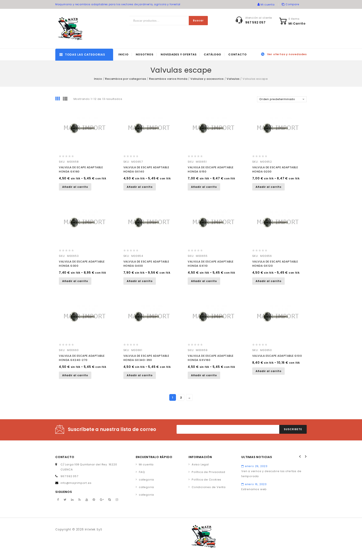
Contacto (237, 54)
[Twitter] (65, 500)
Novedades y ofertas (179, 54)
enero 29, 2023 (256, 466)
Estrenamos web (254, 489)
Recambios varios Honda (168, 79)
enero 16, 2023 (256, 484)
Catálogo (212, 54)
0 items (294, 19)
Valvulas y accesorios (207, 79)
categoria (146, 480)
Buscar (198, 20)
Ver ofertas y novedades (287, 54)
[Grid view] (59, 99)
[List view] (66, 99)
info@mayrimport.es (76, 483)
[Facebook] (58, 500)
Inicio (123, 54)
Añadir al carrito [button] (75, 187)
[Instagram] (117, 500)
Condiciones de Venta (209, 487)
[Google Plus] (102, 500)
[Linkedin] (72, 500)
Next (305, 456)
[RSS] (79, 500)
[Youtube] (87, 500)
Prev (300, 456)
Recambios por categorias (125, 79)
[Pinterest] (94, 500)
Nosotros (145, 54)
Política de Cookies (206, 480)
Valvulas (233, 79)
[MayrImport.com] (71, 28)
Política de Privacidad (208, 472)
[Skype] (109, 500)
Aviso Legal (200, 464)
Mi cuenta (146, 464)
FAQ (142, 472)
